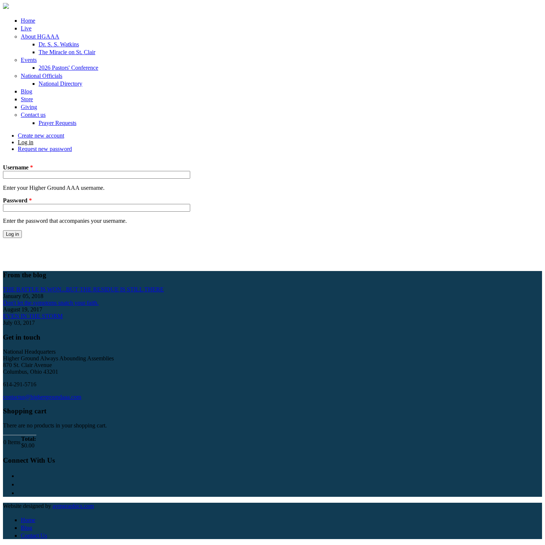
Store (27, 99)
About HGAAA (40, 36)
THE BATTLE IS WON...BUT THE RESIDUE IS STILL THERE (83, 289)
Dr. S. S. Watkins (59, 44)
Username (18, 167)
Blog (26, 91)
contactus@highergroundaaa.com (42, 397)
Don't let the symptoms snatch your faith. (51, 303)
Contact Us (34, 535)
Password (17, 200)
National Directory (60, 83)
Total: (28, 439)
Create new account (41, 135)
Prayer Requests (57, 123)
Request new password (45, 149)
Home (28, 20)
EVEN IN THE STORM (33, 316)
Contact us (33, 115)
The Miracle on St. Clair (67, 52)
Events (29, 60)
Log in (25, 142)
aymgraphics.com (73, 506)
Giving (29, 107)
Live (26, 28)
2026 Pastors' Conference (68, 68)
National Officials (41, 76)
